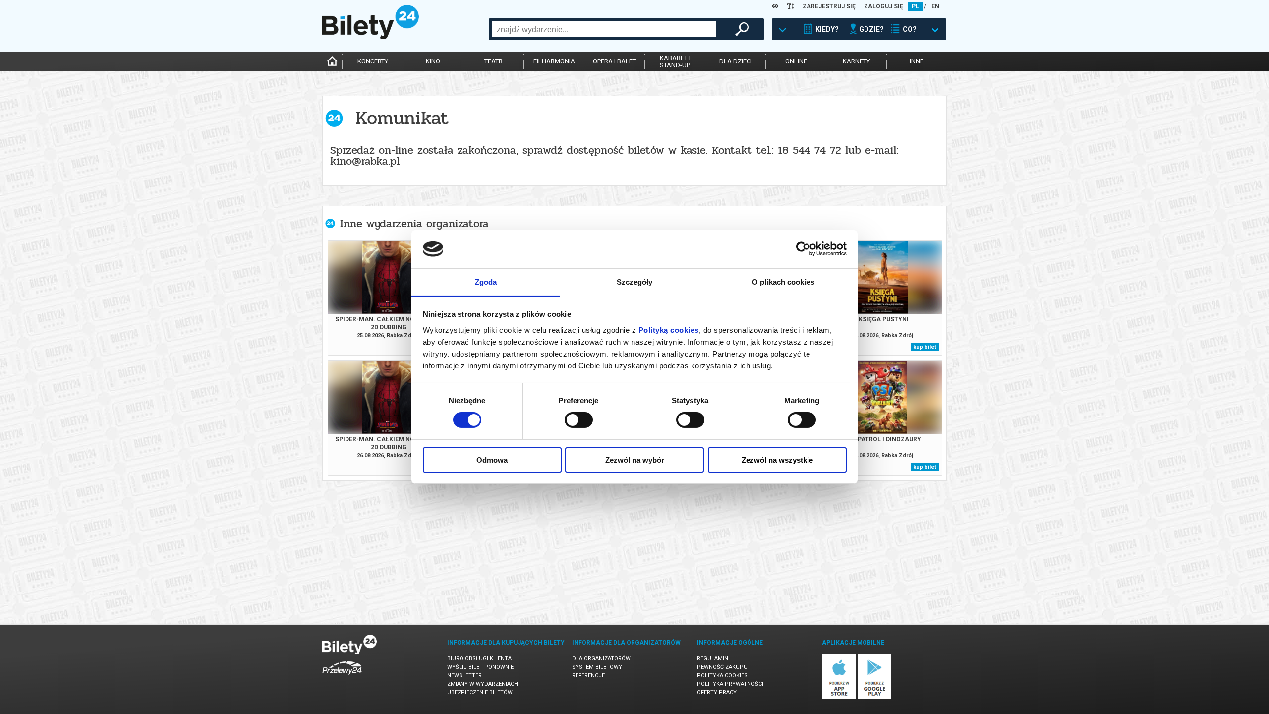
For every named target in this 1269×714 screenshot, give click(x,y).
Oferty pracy (717, 692)
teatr (493, 61)
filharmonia (554, 61)
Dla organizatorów (601, 658)
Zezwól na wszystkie (777, 460)
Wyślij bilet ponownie (480, 667)
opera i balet (614, 61)
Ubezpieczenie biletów (480, 692)
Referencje (588, 675)
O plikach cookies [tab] (783, 282)
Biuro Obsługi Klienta (479, 658)
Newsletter (464, 675)
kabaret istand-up (675, 61)
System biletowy (597, 667)
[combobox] (604, 29)
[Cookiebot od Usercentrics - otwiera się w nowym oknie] (803, 248)
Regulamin (712, 658)
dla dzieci (735, 61)
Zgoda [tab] (486, 282)
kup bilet (924, 347)
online (796, 61)
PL (915, 6)
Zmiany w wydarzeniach (482, 684)
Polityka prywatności (730, 684)
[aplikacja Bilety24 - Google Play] (875, 697)
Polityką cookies (668, 330)
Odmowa (492, 460)
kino (433, 61)
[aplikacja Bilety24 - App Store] (839, 697)
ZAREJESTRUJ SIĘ (829, 6)
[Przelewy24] (342, 676)
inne (916, 61)
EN (935, 6)
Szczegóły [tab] (635, 282)
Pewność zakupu (722, 667)
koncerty (372, 61)
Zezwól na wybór (634, 460)
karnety (856, 61)
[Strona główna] (370, 37)
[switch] (579, 420)
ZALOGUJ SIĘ (883, 6)
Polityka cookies (722, 675)
